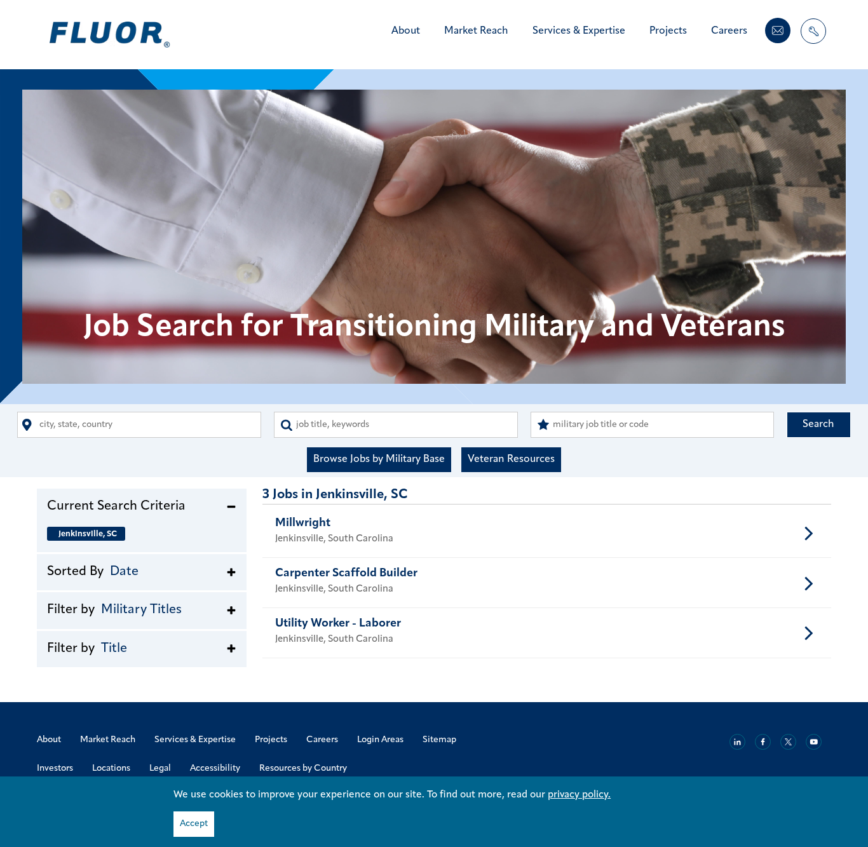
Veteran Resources (511, 459)
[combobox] (139, 425)
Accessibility (215, 768)
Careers (729, 31)
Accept (194, 824)
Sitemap (439, 740)
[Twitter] (788, 742)
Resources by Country (303, 768)
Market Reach (476, 31)
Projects (668, 31)
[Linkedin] (737, 742)
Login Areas (380, 740)
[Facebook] (763, 742)
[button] (142, 506)
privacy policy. (579, 795)
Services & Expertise (578, 31)
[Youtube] (814, 742)
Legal (160, 768)
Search (818, 424)
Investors (55, 768)
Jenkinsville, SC (87, 534)
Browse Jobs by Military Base (379, 459)
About (405, 31)
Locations (111, 768)
